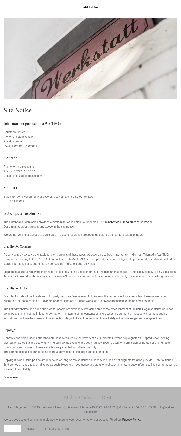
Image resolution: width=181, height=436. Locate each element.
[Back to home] (90, 7)
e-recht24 (18, 377)
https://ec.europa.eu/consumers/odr (130, 222)
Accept (12, 429)
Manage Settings (57, 429)
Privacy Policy (131, 419)
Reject (31, 429)
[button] (175, 7)
